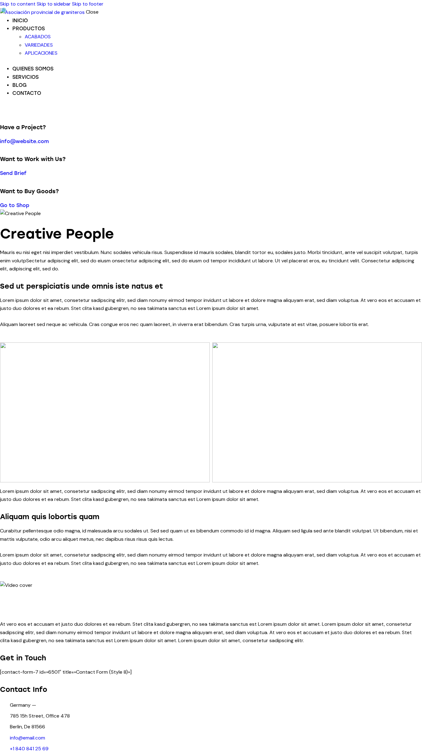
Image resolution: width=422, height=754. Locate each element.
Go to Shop (14, 205)
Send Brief (13, 173)
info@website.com (24, 141)
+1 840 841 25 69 (29, 748)
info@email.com (27, 738)
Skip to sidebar (54, 4)
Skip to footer (87, 4)
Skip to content (18, 4)
